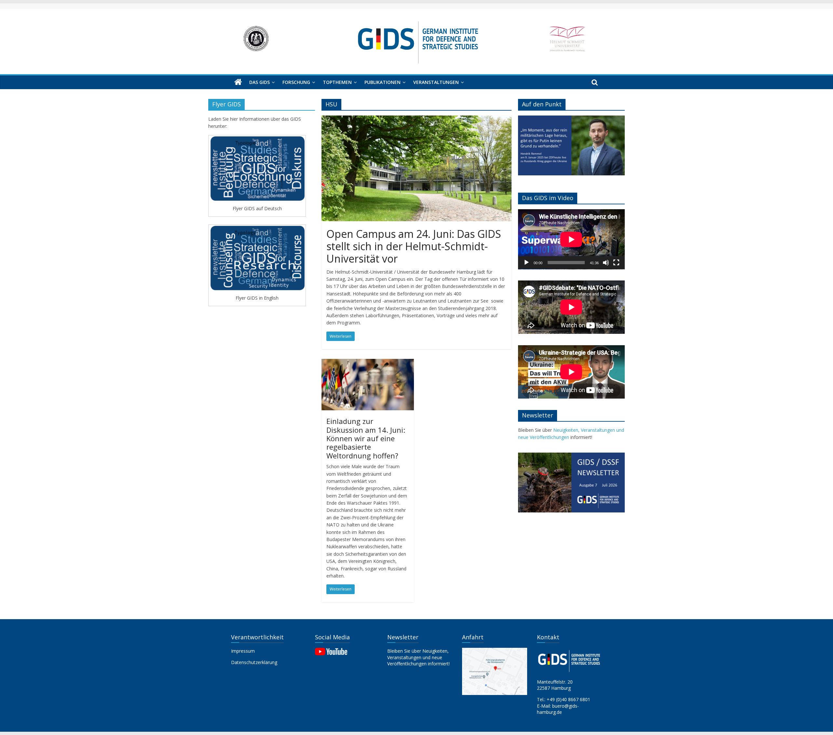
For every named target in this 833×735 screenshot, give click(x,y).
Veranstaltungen (436, 82)
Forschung (296, 82)
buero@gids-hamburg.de (558, 709)
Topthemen (337, 82)
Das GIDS (259, 82)
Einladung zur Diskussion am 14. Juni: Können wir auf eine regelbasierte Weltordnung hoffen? (365, 438)
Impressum (243, 651)
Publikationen (382, 82)
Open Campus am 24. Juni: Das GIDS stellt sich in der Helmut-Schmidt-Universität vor (413, 246)
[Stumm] (606, 262)
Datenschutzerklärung (254, 662)
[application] (571, 239)
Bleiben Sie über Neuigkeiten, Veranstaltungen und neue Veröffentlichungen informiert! (418, 657)
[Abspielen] (526, 262)
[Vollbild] (616, 262)
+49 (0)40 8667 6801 (568, 699)
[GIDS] (238, 82)
